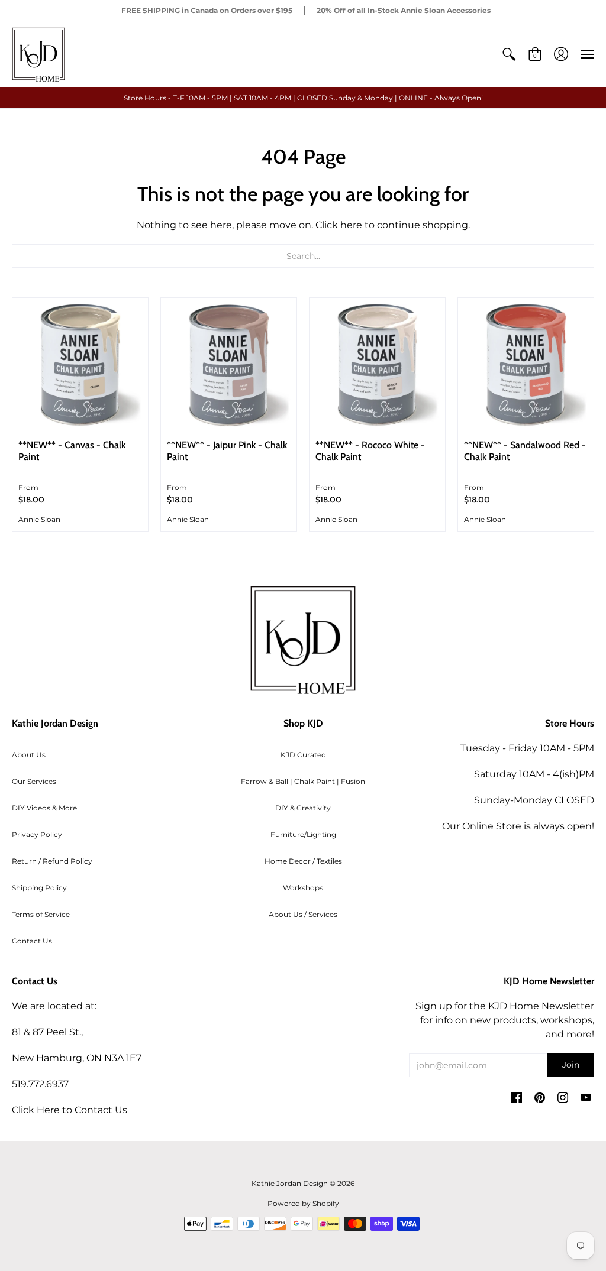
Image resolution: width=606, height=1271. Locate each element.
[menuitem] (509, 54)
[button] (509, 54)
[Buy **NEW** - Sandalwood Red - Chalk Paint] (526, 365)
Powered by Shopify (303, 1203)
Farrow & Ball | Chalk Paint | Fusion (303, 781)
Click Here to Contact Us (69, 1110)
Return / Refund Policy (52, 861)
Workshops (303, 887)
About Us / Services (303, 914)
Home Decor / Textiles (303, 861)
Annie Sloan (39, 519)
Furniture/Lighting (303, 834)
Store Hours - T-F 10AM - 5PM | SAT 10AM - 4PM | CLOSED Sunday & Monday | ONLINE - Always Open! (303, 97)
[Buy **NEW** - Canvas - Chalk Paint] (80, 365)
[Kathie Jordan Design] (38, 54)
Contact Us (32, 940)
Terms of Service (41, 914)
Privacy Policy (37, 834)
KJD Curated (303, 754)
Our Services (34, 781)
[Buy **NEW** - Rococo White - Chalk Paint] (377, 365)
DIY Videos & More (44, 807)
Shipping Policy (39, 887)
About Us (29, 754)
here (351, 225)
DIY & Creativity (303, 807)
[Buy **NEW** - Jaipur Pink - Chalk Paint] (229, 365)
